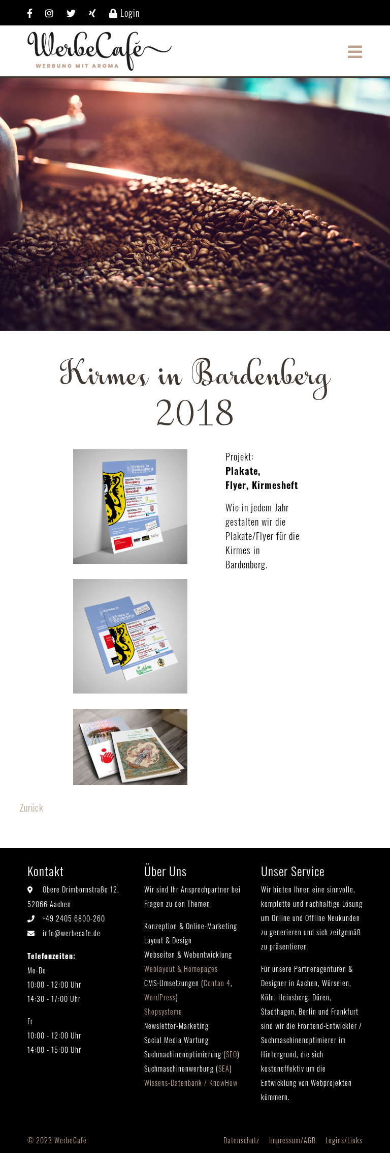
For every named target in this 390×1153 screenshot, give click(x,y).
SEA (224, 1068)
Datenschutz (241, 1140)
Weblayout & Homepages (181, 968)
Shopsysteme (163, 1011)
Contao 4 (217, 982)
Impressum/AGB (292, 1140)
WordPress (160, 997)
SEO (231, 1054)
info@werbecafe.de (72, 933)
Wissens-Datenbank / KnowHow (191, 1082)
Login (129, 12)
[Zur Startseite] (99, 49)
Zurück (31, 807)
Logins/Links (344, 1140)
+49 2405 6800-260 (74, 918)
